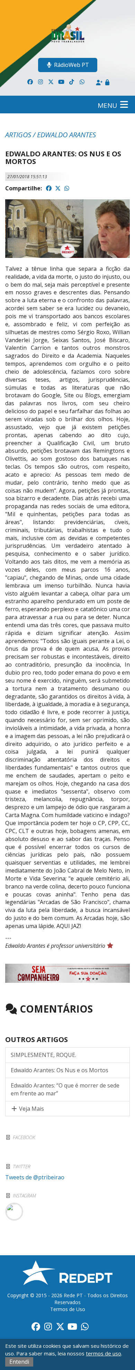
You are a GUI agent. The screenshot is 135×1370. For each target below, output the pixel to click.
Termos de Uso (67, 1309)
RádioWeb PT (71, 65)
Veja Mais (31, 1108)
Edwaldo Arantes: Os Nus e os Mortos (59, 1070)
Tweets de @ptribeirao (34, 1177)
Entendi (19, 1361)
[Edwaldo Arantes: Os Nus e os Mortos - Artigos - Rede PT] (67, 33)
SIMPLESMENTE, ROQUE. (43, 1055)
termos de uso (103, 1353)
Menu (108, 105)
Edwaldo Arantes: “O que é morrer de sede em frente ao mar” (65, 1089)
